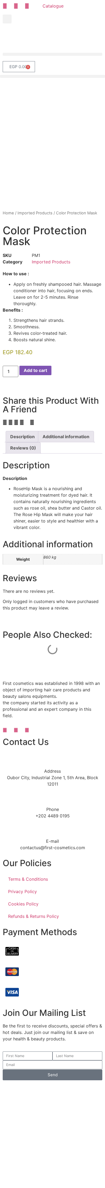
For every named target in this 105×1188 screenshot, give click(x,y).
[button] (7, 19)
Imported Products (35, 213)
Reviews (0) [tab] (23, 448)
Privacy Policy (22, 891)
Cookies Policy (23, 904)
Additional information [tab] (66, 436)
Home (8, 213)
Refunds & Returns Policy (33, 916)
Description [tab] (22, 436)
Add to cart (35, 370)
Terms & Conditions (28, 879)
